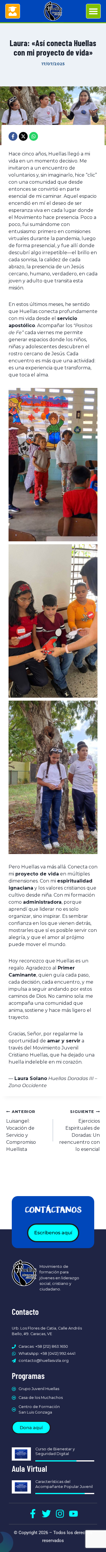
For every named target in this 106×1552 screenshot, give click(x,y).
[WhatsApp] (33, 136)
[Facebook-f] (32, 1513)
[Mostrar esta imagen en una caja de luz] (53, 464)
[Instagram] (59, 1513)
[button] (93, 11)
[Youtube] (73, 1513)
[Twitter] (46, 1513)
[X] (23, 136)
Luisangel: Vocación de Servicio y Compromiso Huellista (21, 1130)
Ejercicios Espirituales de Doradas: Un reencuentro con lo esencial (79, 1130)
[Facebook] (13, 136)
